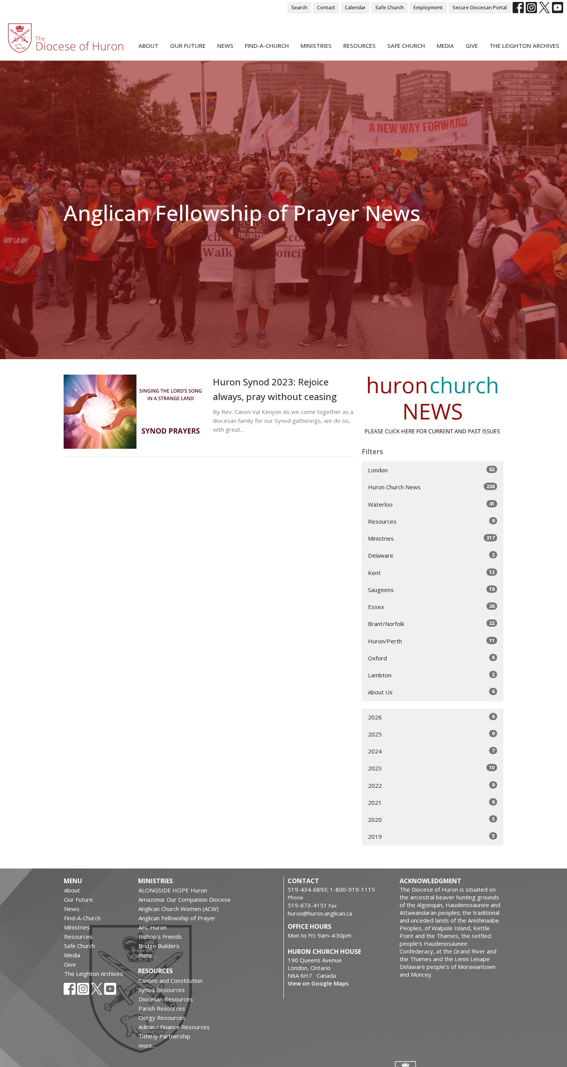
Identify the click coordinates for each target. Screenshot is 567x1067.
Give (472, 45)
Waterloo (431, 504)
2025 (431, 734)
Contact (326, 7)
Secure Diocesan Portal (479, 7)
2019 (431, 836)
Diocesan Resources (165, 999)
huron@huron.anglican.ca (320, 913)
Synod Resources (161, 990)
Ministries (316, 45)
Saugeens (431, 589)
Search (299, 7)
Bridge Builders (158, 946)
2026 (431, 717)
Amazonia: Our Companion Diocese (184, 899)
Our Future (188, 45)
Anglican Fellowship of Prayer (177, 918)
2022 (431, 785)
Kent (431, 572)
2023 (431, 768)
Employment (428, 7)
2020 (431, 819)
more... (147, 955)
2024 (431, 751)
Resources (359, 45)
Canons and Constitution (170, 980)
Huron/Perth (431, 641)
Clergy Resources (162, 1017)
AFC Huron (152, 927)
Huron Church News (431, 487)
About (148, 45)
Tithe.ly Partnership (164, 1036)
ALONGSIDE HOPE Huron (172, 890)
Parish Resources (161, 1008)
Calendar (355, 7)
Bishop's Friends (160, 936)
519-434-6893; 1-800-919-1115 (331, 889)
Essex (431, 606)
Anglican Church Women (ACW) (178, 909)
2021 (431, 802)
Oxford (431, 658)
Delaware (431, 555)
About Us (431, 692)
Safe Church (389, 7)
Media (445, 45)
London (431, 470)
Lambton (431, 675)
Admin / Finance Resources (174, 1027)
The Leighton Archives (524, 45)
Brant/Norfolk (431, 623)
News (225, 45)
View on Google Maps (318, 983)
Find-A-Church (267, 45)
